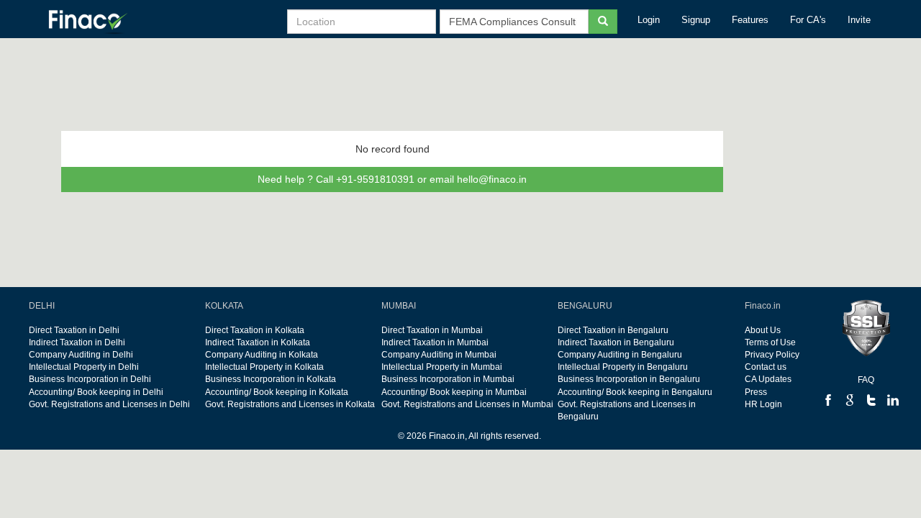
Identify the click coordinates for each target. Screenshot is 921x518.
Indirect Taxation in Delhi (77, 342)
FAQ (866, 380)
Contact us (765, 367)
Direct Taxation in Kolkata (254, 330)
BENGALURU (585, 306)
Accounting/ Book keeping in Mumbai (454, 392)
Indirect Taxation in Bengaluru (616, 342)
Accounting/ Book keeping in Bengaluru (635, 392)
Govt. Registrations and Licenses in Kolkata (290, 404)
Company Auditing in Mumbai (438, 355)
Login (649, 19)
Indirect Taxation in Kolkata (257, 342)
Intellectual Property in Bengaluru (623, 367)
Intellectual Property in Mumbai (441, 367)
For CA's (808, 19)
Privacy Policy (772, 355)
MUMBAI (398, 306)
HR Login (763, 404)
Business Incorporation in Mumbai (447, 379)
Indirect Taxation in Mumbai (435, 342)
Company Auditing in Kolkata (261, 355)
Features (750, 19)
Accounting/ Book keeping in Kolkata (276, 392)
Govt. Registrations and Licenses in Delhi (109, 404)
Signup (695, 19)
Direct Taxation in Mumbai (432, 330)
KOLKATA (224, 306)
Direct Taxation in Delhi (74, 330)
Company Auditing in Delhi (81, 355)
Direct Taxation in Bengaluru (613, 330)
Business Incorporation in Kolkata (270, 379)
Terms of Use (770, 342)
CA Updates (768, 379)
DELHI (42, 306)
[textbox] (514, 21)
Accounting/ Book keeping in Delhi (96, 392)
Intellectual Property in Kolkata (264, 367)
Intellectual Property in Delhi (84, 367)
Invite (859, 19)
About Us (763, 330)
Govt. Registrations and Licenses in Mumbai (467, 404)
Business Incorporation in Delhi (90, 379)
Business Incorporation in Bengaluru (629, 379)
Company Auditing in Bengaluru (620, 355)
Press (756, 392)
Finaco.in (763, 306)
